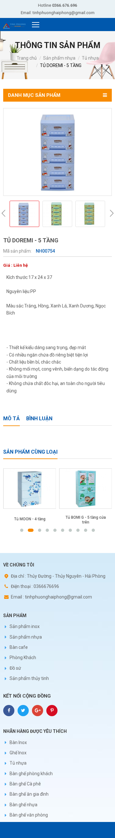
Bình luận (39, 418)
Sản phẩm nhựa (59, 58)
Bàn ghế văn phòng (29, 814)
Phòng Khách (23, 657)
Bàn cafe (19, 647)
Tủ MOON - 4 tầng (29, 519)
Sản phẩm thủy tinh (29, 678)
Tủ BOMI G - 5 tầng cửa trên (85, 519)
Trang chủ (27, 58)
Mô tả (11, 418)
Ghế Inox (18, 752)
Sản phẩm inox (25, 626)
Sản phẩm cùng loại (30, 452)
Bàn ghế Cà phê (25, 783)
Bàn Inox (18, 742)
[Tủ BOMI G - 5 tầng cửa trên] (85, 488)
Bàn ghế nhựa (23, 804)
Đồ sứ (15, 668)
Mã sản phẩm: (18, 251)
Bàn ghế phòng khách (31, 773)
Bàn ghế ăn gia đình (29, 794)
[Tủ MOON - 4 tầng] (30, 488)
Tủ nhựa (90, 58)
